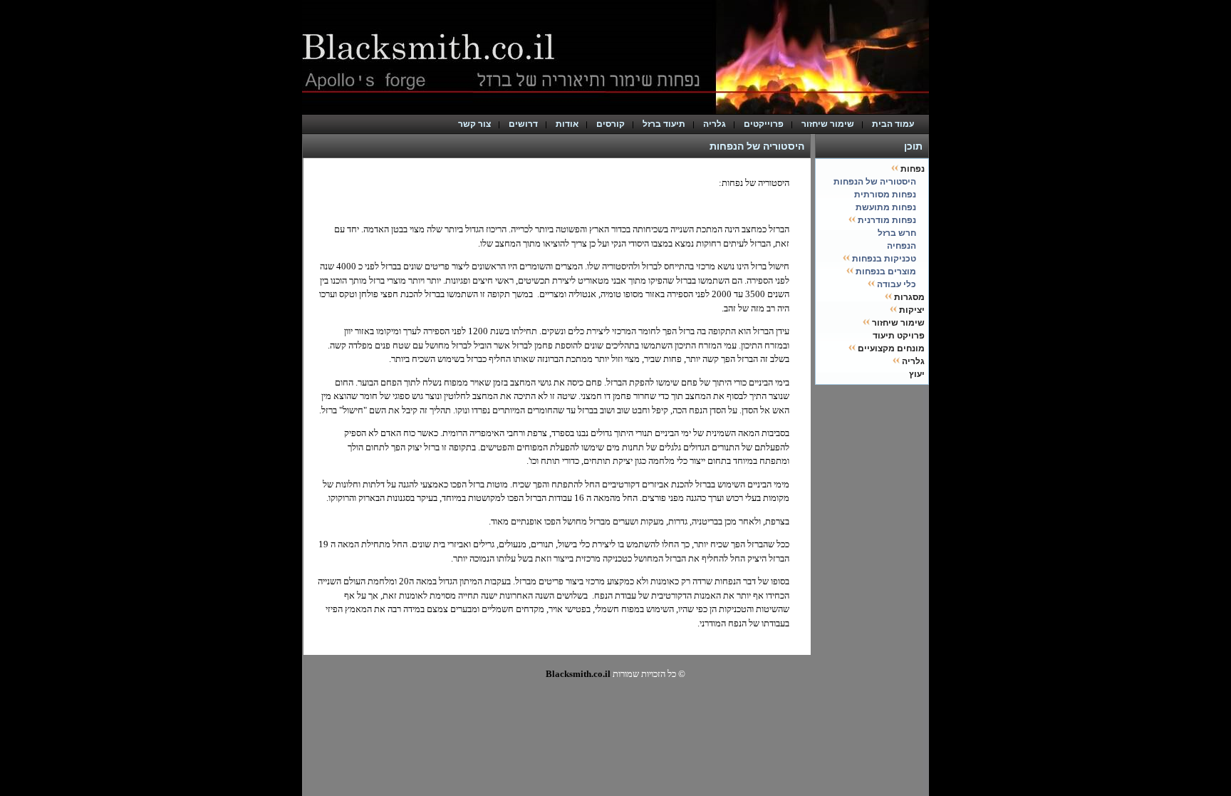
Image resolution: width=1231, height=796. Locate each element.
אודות (567, 124)
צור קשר (474, 124)
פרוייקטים (764, 124)
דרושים (523, 124)
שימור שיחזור (827, 124)
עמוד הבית (896, 124)
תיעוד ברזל (664, 124)
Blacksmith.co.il (578, 673)
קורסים (610, 124)
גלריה (714, 124)
